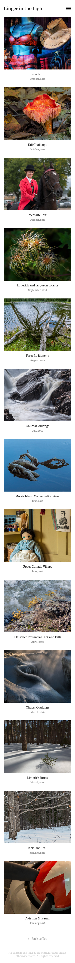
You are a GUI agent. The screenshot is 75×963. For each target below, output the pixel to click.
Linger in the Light (24, 8)
